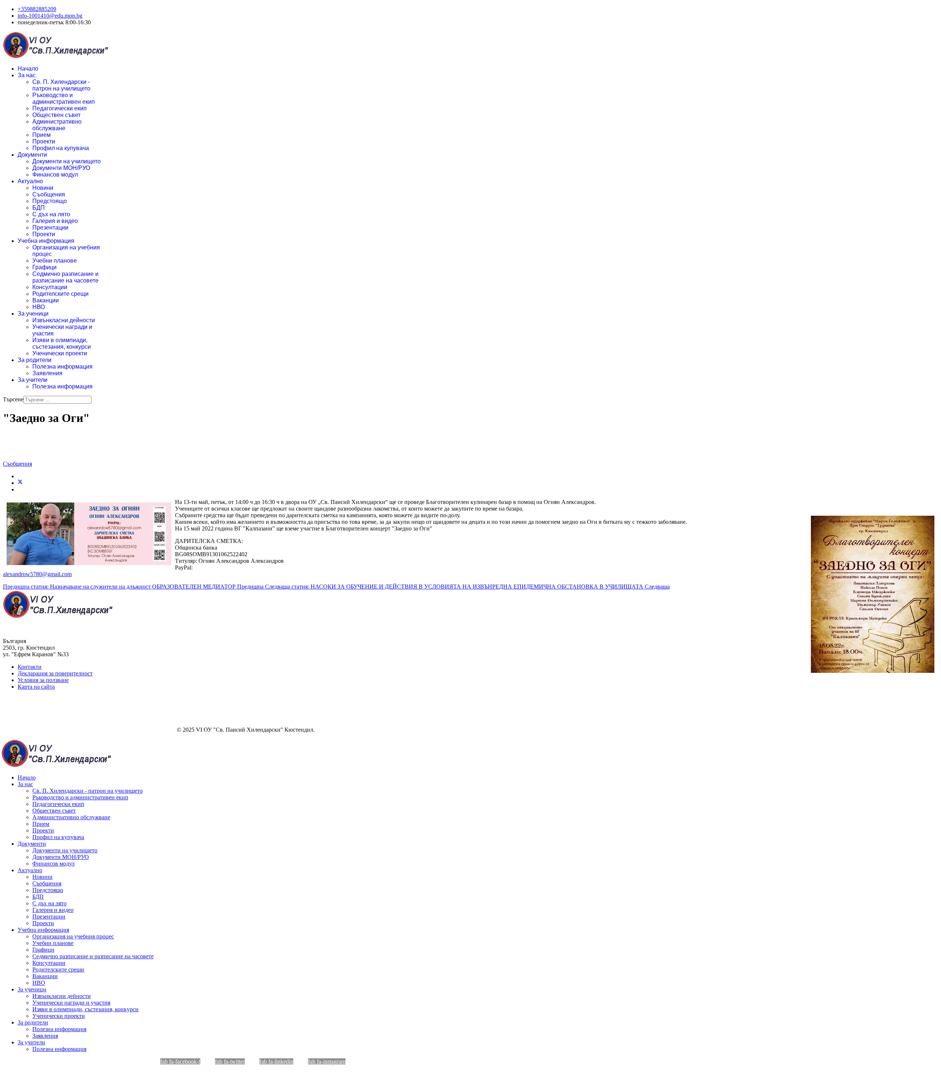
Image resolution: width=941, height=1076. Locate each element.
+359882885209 (37, 9)
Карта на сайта (36, 686)
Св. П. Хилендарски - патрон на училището (61, 85)
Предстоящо (49, 201)
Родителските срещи (60, 294)
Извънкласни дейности (63, 320)
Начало (28, 68)
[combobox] (58, 400)
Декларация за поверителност (55, 673)
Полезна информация (62, 366)
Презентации (50, 227)
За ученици (33, 313)
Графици (44, 267)
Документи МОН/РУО (61, 168)
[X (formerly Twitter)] (20, 483)
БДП (38, 208)
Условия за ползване (43, 680)
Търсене (13, 399)
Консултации (49, 287)
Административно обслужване (57, 124)
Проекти (43, 141)
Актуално (30, 181)
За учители (32, 380)
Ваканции (45, 300)
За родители (34, 360)
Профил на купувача (60, 148)
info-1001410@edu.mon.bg (50, 16)
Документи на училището (66, 161)
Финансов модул (55, 174)
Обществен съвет (56, 115)
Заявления (47, 373)
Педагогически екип (59, 108)
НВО (38, 307)
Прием (41, 135)
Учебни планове (54, 261)
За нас (27, 75)
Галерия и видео (55, 221)
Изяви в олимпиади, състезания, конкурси (61, 343)
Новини (42, 188)
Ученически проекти (59, 353)
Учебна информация (46, 241)
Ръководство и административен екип (63, 98)
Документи (32, 155)
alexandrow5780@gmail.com (37, 574)
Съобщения (48, 194)
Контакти (30, 667)
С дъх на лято (51, 214)
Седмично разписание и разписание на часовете (65, 277)
